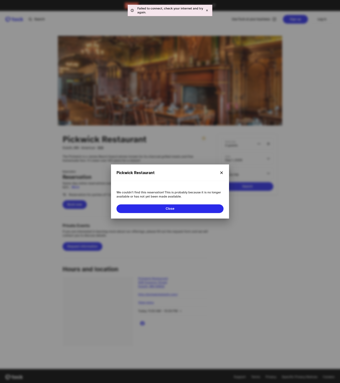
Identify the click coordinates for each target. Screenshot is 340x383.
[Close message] (207, 10)
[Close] (221, 172)
